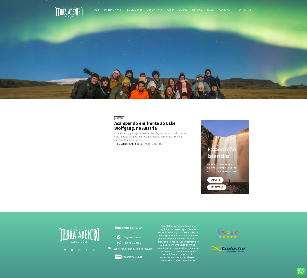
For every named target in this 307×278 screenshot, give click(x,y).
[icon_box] (129, 237)
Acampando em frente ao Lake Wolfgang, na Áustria (145, 126)
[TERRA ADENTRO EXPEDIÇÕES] (69, 10)
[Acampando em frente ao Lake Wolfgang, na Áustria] (84, 130)
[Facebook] (86, 250)
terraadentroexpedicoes (128, 144)
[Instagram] (245, 10)
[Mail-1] (250, 10)
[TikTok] (93, 250)
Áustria (119, 118)
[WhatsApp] (240, 10)
